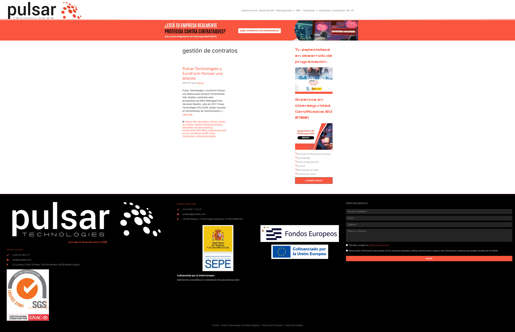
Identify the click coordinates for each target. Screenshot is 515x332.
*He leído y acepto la (368, 245)
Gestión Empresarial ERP (308, 162)
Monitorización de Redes (308, 170)
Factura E (301, 166)
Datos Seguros (253, 325)
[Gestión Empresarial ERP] (296, 161)
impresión (198, 127)
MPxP (204, 130)
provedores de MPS (199, 133)
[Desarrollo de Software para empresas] (296, 153)
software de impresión (206, 136)
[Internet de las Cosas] (296, 173)
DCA (195, 121)
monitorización (189, 130)
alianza (188, 121)
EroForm (214, 121)
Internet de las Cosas (306, 174)
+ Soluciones (308, 10)
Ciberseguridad (283, 10)
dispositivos (203, 121)
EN (347, 10)
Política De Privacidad (272, 325)
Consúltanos (338, 10)
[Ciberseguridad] (296, 157)
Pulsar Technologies (231, 325)
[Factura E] (296, 165)
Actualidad (324, 10)
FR (352, 10)
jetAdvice (208, 127)
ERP (298, 10)
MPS (199, 130)
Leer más (187, 114)
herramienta (187, 127)
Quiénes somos (249, 10)
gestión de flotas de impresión (208, 124)
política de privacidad (378, 245)
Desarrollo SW (266, 10)
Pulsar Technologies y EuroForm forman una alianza (202, 73)
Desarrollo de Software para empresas (314, 154)
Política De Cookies (294, 325)
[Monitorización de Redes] (296, 169)
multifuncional (214, 130)
